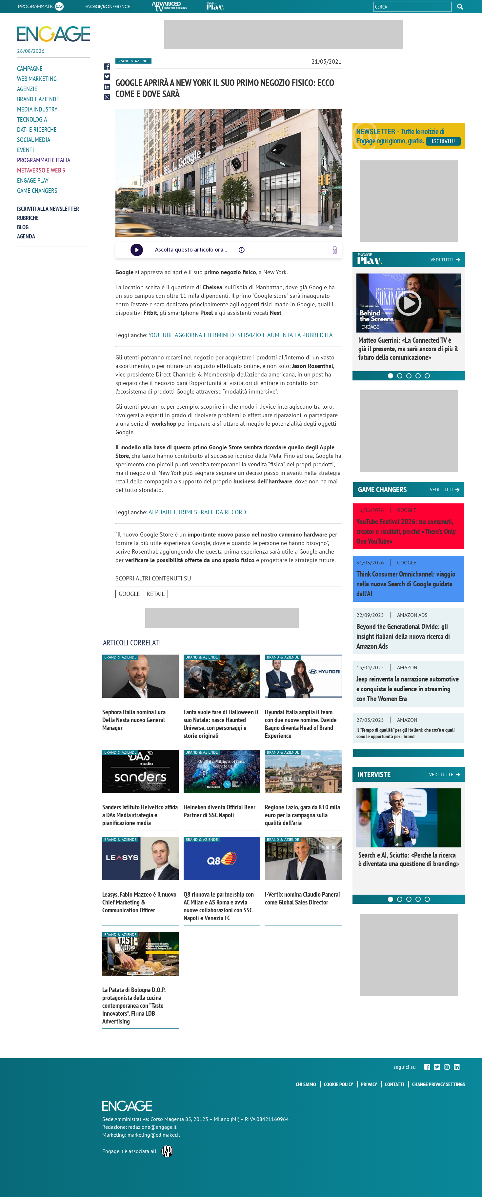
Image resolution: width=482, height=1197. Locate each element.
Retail (156, 594)
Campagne (30, 68)
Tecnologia (32, 119)
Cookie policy (338, 1084)
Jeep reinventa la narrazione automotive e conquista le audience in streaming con (407, 688)
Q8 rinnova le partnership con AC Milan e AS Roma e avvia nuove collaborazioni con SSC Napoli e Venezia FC (219, 906)
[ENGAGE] (53, 34)
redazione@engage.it (152, 1127)
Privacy (369, 1084)
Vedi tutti (442, 260)
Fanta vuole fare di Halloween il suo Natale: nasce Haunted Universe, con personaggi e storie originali (221, 724)
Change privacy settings (438, 1084)
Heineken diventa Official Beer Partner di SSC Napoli (219, 811)
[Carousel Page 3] (409, 375)
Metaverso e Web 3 (41, 170)
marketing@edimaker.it (154, 1134)
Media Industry (37, 109)
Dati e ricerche (37, 129)
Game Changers (37, 190)
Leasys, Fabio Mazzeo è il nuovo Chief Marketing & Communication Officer (139, 902)
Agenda (26, 236)
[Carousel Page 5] (427, 375)
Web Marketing (37, 78)
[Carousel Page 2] (399, 375)
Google (129, 594)
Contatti (394, 1084)
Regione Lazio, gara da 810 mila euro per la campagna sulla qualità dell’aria (302, 815)
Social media (33, 139)
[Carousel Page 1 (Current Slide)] (390, 375)
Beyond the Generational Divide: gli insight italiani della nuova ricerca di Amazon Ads (403, 636)
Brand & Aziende (133, 60)
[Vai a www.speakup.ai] (335, 250)
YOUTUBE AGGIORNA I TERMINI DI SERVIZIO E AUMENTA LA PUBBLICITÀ (241, 335)
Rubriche (28, 218)
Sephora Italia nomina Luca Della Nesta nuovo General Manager (134, 720)
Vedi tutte (441, 775)
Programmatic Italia (43, 160)
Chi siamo (306, 1084)
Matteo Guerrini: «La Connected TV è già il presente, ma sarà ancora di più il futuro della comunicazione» (408, 348)
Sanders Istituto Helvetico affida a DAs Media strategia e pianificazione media (140, 815)
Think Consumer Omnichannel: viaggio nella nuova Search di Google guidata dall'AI (405, 583)
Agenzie (27, 89)
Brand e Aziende (38, 99)
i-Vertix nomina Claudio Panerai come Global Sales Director (302, 898)
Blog (23, 227)
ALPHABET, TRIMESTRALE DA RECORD (197, 512)
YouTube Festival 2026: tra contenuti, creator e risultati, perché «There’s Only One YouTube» (405, 531)
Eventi (25, 150)
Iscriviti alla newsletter (48, 209)
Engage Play (33, 180)
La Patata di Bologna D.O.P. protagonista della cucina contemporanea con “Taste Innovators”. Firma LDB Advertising (133, 1005)
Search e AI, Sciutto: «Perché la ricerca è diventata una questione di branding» (408, 859)
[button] (460, 6)
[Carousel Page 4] (418, 375)
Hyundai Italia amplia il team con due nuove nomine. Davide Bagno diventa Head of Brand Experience (301, 724)
